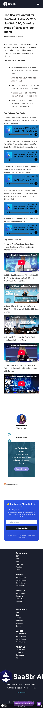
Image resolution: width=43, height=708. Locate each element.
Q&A (17, 556)
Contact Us (20, 599)
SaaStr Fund (20, 593)
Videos (18, 562)
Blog (17, 559)
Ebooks (18, 570)
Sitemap (19, 602)
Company (19, 596)
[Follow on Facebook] (10, 702)
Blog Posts (19, 36)
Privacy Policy (21, 692)
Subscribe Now (21, 469)
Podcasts (19, 564)
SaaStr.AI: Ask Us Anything (23, 703)
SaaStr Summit (21, 580)
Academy (19, 567)
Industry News (12, 484)
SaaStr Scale (20, 586)
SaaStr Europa (21, 583)
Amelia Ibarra (10, 36)
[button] (4, 705)
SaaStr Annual (21, 577)
